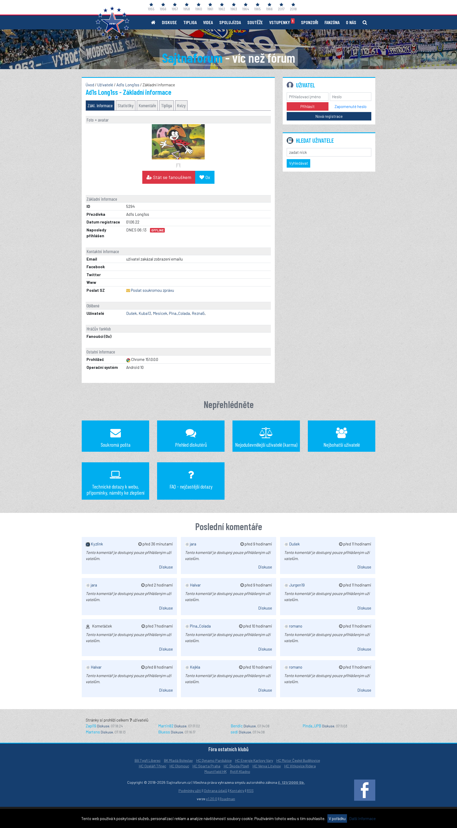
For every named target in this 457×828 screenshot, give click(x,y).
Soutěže (255, 22)
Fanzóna (332, 22)
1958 (186, 9)
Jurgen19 (296, 585)
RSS (250, 790)
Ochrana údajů (215, 790)
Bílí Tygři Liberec (148, 760)
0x (207, 177)
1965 (257, 9)
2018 (293, 9)
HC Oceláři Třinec (152, 766)
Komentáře (147, 105)
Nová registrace (329, 116)
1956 (163, 9)
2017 (281, 9)
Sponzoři (309, 22)
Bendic (237, 725)
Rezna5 (198, 313)
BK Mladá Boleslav (178, 760)
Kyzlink (96, 543)
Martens (93, 731)
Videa (208, 22)
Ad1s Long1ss (127, 84)
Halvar (96, 667)
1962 (221, 9)
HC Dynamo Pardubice (214, 760)
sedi (234, 731)
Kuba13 (145, 313)
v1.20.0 (211, 798)
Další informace (362, 818)
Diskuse (169, 22)
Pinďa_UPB (312, 725)
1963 (233, 9)
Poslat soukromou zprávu (152, 290)
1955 (151, 9)
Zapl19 (91, 725)
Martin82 (165, 725)
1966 (269, 9)
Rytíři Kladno (240, 771)
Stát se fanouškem (171, 177)
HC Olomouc (179, 766)
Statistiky (126, 105)
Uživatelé (105, 84)
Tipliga (190, 22)
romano (295, 626)
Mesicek (160, 313)
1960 (198, 9)
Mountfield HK (215, 771)
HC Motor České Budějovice (298, 760)
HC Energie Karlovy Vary (254, 760)
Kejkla (194, 667)
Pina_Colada (179, 313)
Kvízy (181, 105)
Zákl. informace (100, 105)
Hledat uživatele (315, 140)
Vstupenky (281, 22)
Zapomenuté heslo (351, 106)
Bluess (164, 731)
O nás (351, 22)
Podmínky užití (190, 790)
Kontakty (237, 790)
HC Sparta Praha (206, 766)
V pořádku (337, 818)
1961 (210, 9)
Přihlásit (307, 106)
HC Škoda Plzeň (236, 766)
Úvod (90, 84)
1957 (175, 9)
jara (93, 585)
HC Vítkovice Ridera (300, 766)
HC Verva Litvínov (267, 766)
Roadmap (227, 798)
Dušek (131, 313)
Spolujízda (230, 22)
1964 (245, 9)
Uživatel (305, 85)
